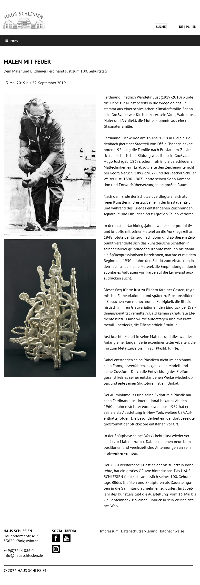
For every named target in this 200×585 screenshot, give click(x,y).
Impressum (109, 531)
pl (188, 27)
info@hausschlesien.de (23, 555)
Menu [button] (14, 40)
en (194, 27)
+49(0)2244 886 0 (19, 550)
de (181, 27)
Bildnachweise (172, 531)
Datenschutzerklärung (139, 531)
